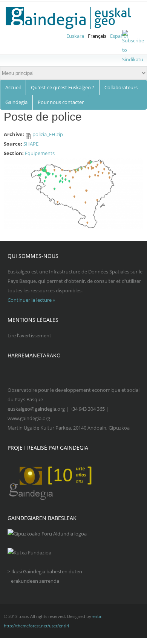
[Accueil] (73, 18)
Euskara (75, 36)
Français (97, 36)
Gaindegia (16, 102)
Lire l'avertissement (29, 335)
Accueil (13, 87)
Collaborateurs (121, 87)
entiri (97, 616)
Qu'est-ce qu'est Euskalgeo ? (62, 87)
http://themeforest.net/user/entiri (36, 626)
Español (119, 36)
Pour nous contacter (61, 102)
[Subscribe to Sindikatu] (133, 59)
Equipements (40, 153)
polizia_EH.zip (47, 134)
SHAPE (30, 143)
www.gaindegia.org (29, 418)
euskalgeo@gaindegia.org (36, 408)
